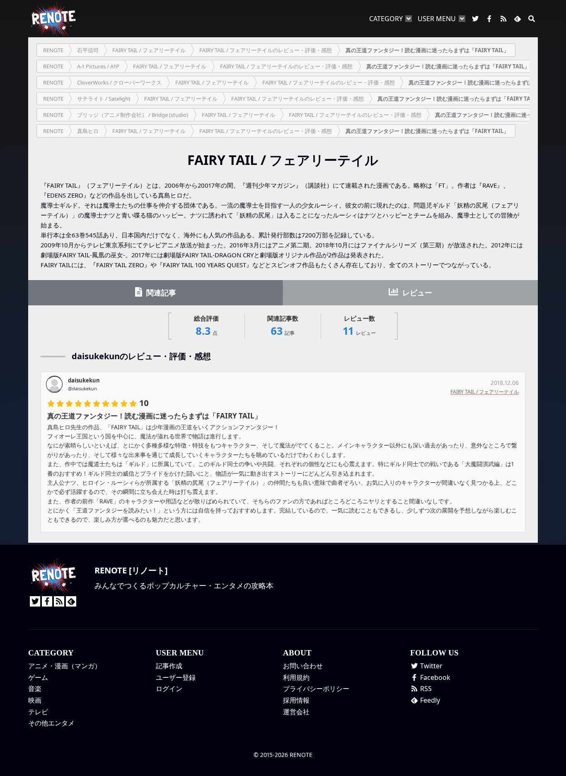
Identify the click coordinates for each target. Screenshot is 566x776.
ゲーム (38, 677)
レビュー (416, 292)
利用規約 (296, 677)
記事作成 (169, 665)
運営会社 (296, 711)
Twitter (430, 665)
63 (282, 326)
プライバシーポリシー (316, 688)
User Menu (437, 18)
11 (359, 326)
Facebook (434, 677)
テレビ (38, 711)
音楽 (34, 688)
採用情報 (296, 700)
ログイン (169, 688)
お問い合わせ (303, 665)
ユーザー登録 (176, 677)
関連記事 (160, 292)
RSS (425, 688)
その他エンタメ (51, 723)
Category (386, 18)
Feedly (429, 700)
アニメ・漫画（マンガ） (64, 665)
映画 (34, 700)
